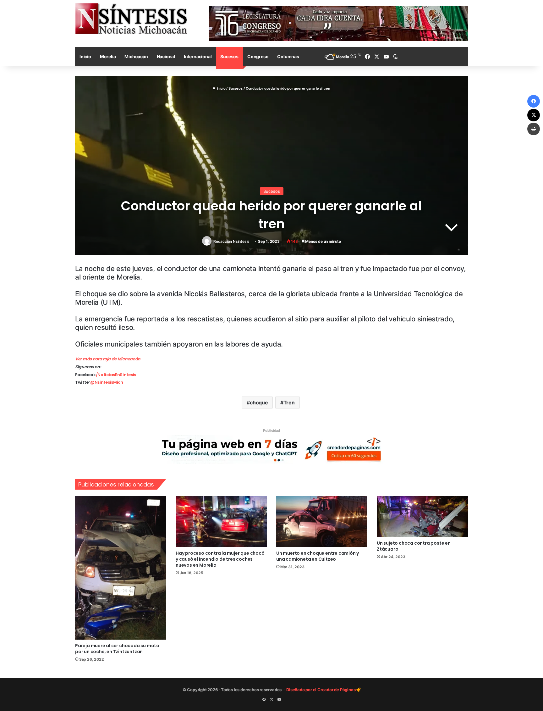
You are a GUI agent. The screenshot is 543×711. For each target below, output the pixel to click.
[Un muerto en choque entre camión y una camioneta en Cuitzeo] (321, 521)
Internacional (197, 56)
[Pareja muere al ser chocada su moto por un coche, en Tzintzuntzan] (120, 568)
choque (259, 402)
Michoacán (136, 56)
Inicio (85, 56)
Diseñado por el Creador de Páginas (321, 689)
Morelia (108, 56)
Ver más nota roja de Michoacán (107, 359)
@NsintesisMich (106, 382)
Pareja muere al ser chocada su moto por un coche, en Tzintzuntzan (117, 648)
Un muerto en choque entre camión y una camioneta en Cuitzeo (317, 556)
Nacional (166, 56)
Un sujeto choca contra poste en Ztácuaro (414, 546)
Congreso (257, 56)
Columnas (288, 56)
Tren (289, 402)
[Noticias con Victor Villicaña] (131, 18)
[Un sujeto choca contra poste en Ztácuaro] (422, 516)
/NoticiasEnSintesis (116, 375)
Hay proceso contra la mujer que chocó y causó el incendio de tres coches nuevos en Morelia (220, 559)
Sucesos (229, 56)
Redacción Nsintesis (231, 241)
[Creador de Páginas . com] (271, 449)
